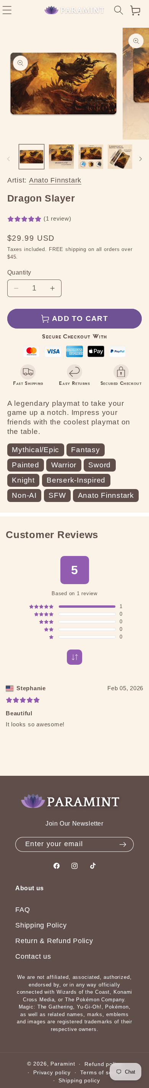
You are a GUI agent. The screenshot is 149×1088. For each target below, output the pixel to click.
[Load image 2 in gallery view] (61, 157)
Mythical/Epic (35, 450)
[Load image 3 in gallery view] (90, 157)
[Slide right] (140, 159)
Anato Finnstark (55, 180)
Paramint (62, 1064)
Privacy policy (52, 1072)
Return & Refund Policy (54, 941)
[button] (118, 10)
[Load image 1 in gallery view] (31, 157)
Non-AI (24, 495)
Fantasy (85, 450)
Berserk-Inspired (76, 480)
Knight (23, 480)
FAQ (22, 909)
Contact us (33, 956)
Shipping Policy (40, 925)
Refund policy (102, 1064)
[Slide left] (8, 159)
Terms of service (102, 1072)
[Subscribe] (122, 844)
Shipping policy (79, 1080)
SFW (57, 495)
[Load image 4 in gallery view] (120, 157)
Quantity (19, 272)
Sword (99, 465)
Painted (25, 465)
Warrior (63, 465)
